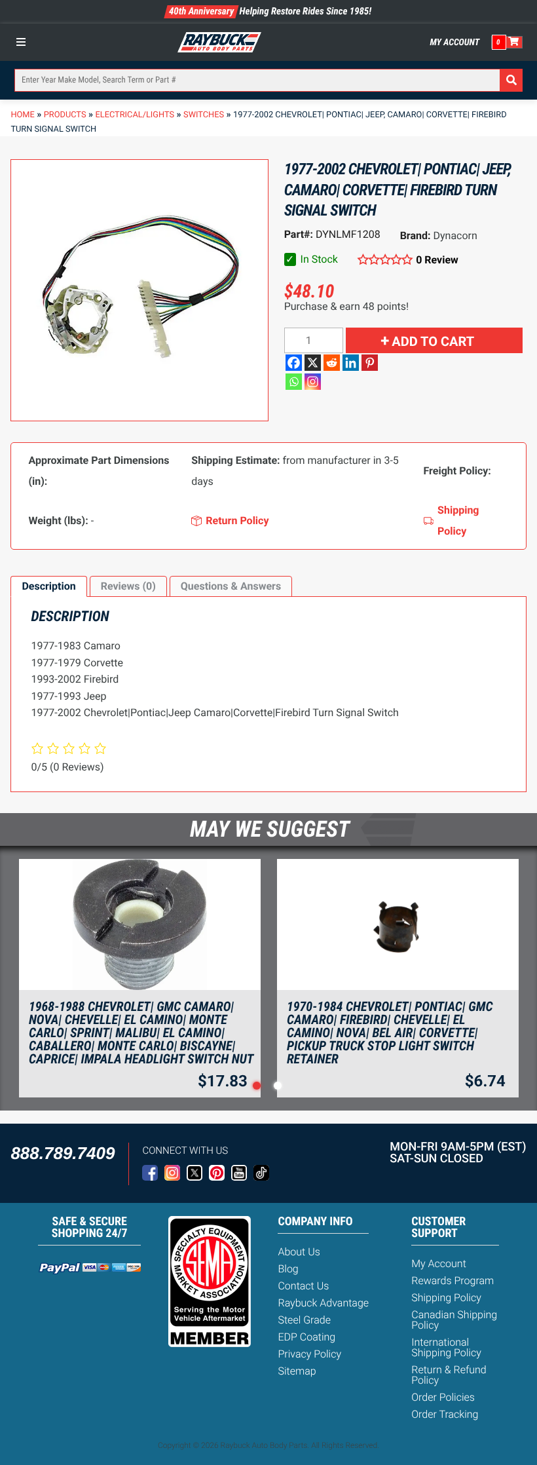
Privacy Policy (309, 1354)
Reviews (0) (128, 586)
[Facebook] (294, 362)
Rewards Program (452, 1280)
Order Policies (443, 1397)
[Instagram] (313, 381)
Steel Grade (304, 1320)
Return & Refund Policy (448, 1374)
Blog (288, 1269)
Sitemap (297, 1371)
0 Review (437, 260)
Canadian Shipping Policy (454, 1319)
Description (48, 586)
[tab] (48, 586)
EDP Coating (306, 1337)
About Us (299, 1252)
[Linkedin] (351, 362)
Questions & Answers (231, 586)
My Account (455, 42)
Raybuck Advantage (323, 1303)
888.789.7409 (62, 1153)
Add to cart (433, 341)
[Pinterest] (369, 362)
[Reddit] (332, 362)
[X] (313, 362)
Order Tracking (444, 1414)
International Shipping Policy (446, 1347)
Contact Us (303, 1286)
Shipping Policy (446, 1297)
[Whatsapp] (294, 381)
